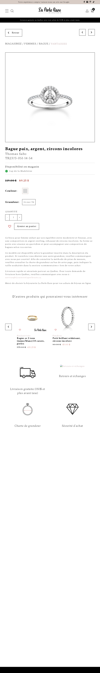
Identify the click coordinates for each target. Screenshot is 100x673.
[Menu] (7, 11)
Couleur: (11, 190)
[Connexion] (87, 11)
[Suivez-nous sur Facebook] (84, 2)
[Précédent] (82, 32)
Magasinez (13, 43)
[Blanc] (25, 191)
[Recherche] (12, 11)
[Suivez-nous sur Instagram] (87, 2)
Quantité (11, 211)
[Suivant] (91, 32)
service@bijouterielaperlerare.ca (23, 277)
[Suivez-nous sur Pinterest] (90, 2)
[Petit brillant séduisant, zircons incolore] (68, 324)
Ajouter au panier (26, 226)
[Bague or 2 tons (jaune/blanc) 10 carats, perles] (32, 326)
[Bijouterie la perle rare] (50, 10)
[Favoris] (10, 226)
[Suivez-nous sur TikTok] (94, 2)
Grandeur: (12, 202)
